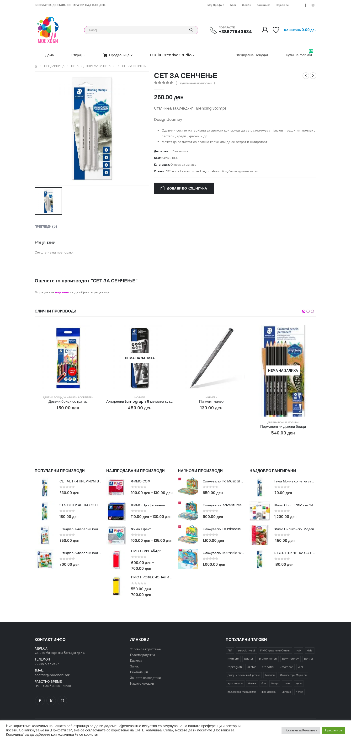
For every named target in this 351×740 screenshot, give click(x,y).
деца (299, 683)
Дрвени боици (52, 397)
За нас (134, 666)
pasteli (249, 659)
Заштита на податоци (145, 678)
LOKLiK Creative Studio (170, 55)
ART (168, 171)
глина (287, 683)
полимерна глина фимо (242, 692)
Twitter (51, 700)
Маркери (211, 397)
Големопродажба (142, 655)
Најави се (282, 5)
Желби (246, 5)
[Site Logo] (48, 30)
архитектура (235, 683)
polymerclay (290, 659)
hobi (298, 650)
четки (254, 171)
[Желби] (276, 30)
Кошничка (263, 5)
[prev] (306, 75)
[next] (313, 75)
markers (233, 659)
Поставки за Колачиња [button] (300, 730)
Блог (233, 5)
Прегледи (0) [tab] (46, 226)
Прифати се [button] (333, 730)
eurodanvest (181, 171)
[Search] (191, 30)
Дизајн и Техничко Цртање (244, 675)
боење (252, 683)
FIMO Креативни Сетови (275, 650)
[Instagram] (313, 5)
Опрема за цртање (183, 165)
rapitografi (235, 667)
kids (310, 650)
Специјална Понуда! (251, 55)
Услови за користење (145, 649)
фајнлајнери (268, 692)
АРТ (300, 667)
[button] (304, 311)
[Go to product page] (68, 358)
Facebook (40, 700)
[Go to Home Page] (36, 66)
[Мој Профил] (265, 30)
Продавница (119, 55)
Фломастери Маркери (293, 675)
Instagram (62, 700)
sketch (251, 667)
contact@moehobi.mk (52, 675)
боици (233, 171)
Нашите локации (142, 683)
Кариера (136, 660)
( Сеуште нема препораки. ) (195, 83)
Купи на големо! (299, 54)
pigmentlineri (268, 659)
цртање (243, 171)
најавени (62, 292)
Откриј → (78, 55)
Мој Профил (215, 5)
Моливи (139, 397)
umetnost (214, 171)
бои (224, 171)
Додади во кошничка (187, 188)
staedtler (198, 171)
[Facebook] (306, 5)
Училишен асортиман (78, 397)
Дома (49, 55)
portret (308, 659)
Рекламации (139, 672)
